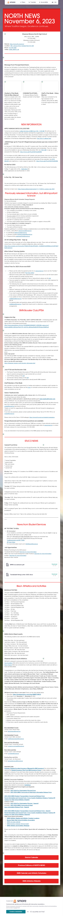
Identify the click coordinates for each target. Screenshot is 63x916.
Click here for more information (28, 552)
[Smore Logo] (11, 2)
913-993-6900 (12, 47)
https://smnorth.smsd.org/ (17, 44)
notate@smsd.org (9, 406)
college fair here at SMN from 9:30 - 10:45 (31, 131)
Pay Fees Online (29, 273)
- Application (24, 169)
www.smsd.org (39, 271)
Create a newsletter (16, 911)
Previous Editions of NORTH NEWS (31, 865)
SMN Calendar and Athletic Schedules (31, 873)
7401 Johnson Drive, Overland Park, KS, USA (22, 46)
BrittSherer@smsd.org (32, 544)
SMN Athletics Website (31, 881)
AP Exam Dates (11, 542)
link (50, 278)
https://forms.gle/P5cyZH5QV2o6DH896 (31, 152)
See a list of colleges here (44, 138)
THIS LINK (43, 150)
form (29, 387)
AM (43, 131)
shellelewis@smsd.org (15, 298)
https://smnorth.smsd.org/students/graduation (42, 417)
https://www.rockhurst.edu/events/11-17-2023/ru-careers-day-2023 (36, 189)
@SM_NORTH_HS (14, 49)
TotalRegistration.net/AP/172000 (16, 540)
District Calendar (31, 857)
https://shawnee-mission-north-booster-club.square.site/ (19, 363)
